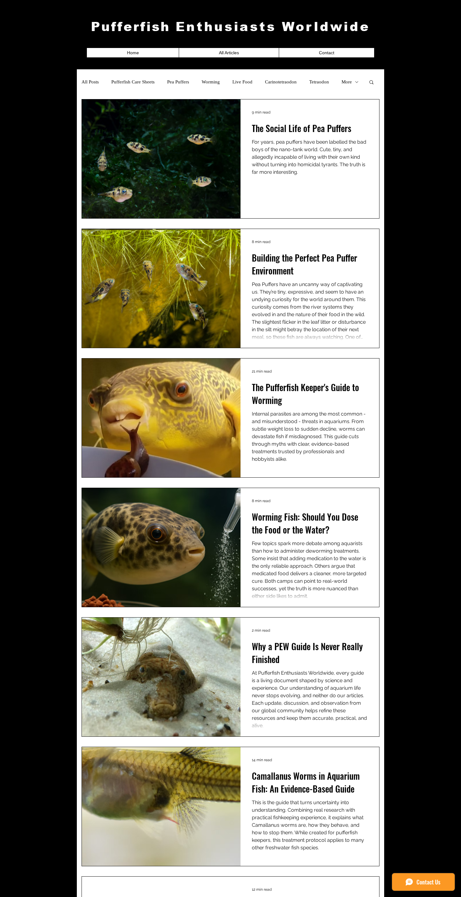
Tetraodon (319, 81)
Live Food (242, 81)
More (347, 81)
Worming (211, 81)
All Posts (90, 81)
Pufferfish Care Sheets (133, 81)
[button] (371, 82)
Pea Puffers (178, 81)
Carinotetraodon (281, 81)
